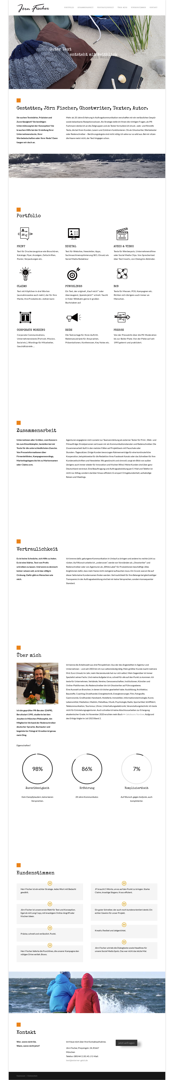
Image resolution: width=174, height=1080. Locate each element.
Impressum (21, 1076)
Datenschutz (32, 1076)
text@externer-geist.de (77, 1060)
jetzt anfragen (126, 1042)
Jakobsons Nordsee (135, 714)
